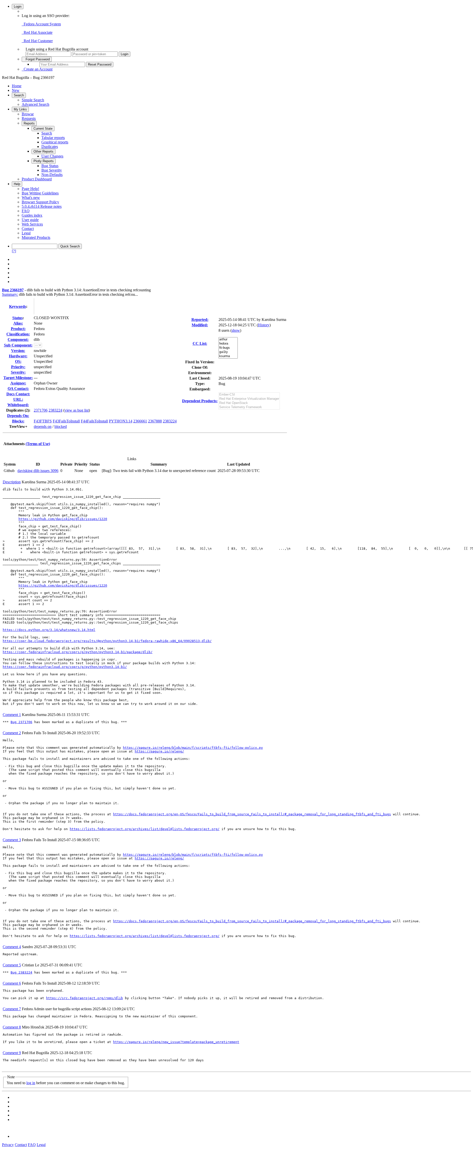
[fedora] (228, 344)
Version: (18, 350)
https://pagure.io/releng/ (159, 751)
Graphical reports (54, 142)
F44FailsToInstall (94, 421)
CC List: (200, 343)
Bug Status (49, 166)
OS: (18, 361)
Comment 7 (12, 1009)
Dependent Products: (200, 401)
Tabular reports (53, 138)
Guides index (32, 215)
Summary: (10, 294)
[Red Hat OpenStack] (249, 403)
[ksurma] (228, 356)
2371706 (41, 410)
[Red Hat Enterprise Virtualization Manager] (249, 399)
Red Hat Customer (37, 41)
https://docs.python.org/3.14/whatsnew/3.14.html (49, 630)
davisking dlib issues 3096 (37, 471)
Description (12, 482)
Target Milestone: (18, 378)
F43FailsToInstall (66, 421)
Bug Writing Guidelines (40, 193)
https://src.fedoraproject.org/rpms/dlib (84, 998)
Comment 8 (12, 1027)
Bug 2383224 (21, 972)
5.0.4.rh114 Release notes (42, 206)
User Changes (52, 156)
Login (17, 6)
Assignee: (18, 383)
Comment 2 (12, 733)
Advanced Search (35, 104)
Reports (29, 123)
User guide (30, 220)
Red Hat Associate (37, 32)
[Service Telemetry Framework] (249, 407)
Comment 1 (12, 715)
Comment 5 (12, 965)
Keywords (17, 306)
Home (16, 86)
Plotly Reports (44, 161)
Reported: (199, 319)
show (236, 330)
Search (19, 95)
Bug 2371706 (21, 722)
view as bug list (77, 410)
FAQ (26, 211)
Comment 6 (12, 983)
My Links (20, 109)
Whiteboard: (18, 405)
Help (17, 184)
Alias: (18, 323)
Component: (18, 339)
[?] (14, 251)
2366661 (140, 421)
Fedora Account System (41, 24)
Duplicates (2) (17, 410)
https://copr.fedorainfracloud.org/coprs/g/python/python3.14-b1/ (65, 667)
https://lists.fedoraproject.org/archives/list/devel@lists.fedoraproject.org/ (145, 829)
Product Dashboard (37, 179)
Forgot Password (37, 59)
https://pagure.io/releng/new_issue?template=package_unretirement (176, 1042)
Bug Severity (51, 170)
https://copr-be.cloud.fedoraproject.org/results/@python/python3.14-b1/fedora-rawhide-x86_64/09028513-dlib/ (107, 641)
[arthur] (228, 339)
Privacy (8, 1145)
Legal (26, 233)
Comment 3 (12, 840)
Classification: (18, 334)
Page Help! (30, 189)
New (15, 90)
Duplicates (49, 146)
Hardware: (18, 356)
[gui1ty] (228, 352)
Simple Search (33, 100)
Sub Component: (18, 345)
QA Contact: (18, 388)
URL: (18, 399)
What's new (31, 197)
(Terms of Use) (38, 444)
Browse (28, 114)
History (264, 325)
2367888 (155, 421)
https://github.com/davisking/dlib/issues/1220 (62, 519)
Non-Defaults (52, 175)
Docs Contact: (18, 394)
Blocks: (18, 421)
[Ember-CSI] (249, 395)
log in (30, 1083)
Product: (18, 329)
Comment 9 (12, 1053)
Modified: (200, 325)
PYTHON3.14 (120, 421)
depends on (42, 426)
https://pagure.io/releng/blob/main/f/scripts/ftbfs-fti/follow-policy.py (193, 747)
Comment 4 (12, 947)
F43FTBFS (43, 421)
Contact (28, 228)
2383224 (55, 410)
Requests (29, 118)
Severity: (18, 372)
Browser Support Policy (40, 202)
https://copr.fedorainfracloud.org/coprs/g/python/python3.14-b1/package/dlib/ (77, 652)
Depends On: (18, 416)
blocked (60, 426)
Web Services (32, 224)
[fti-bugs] (228, 348)
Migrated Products (36, 237)
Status (17, 318)
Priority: (18, 367)
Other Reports (43, 151)
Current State (43, 128)
